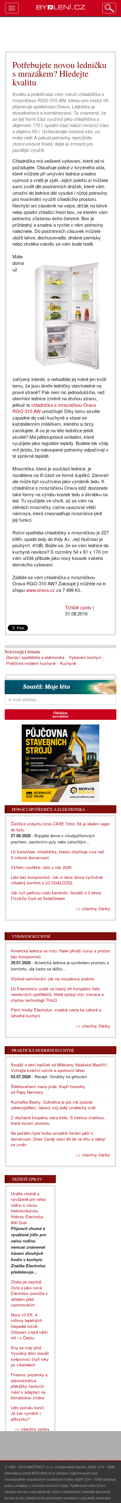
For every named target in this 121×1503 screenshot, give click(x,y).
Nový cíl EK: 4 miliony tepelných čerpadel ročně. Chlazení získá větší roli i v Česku (29, 1326)
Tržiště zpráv (78, 607)
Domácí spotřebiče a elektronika (35, 657)
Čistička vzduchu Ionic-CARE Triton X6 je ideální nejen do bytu (60, 827)
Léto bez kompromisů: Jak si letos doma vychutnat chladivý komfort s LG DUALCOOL (57, 880)
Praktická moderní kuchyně (31, 663)
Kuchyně (68, 663)
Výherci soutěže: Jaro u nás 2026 (41, 867)
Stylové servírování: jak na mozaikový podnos (52, 979)
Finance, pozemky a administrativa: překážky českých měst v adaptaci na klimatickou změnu (29, 1386)
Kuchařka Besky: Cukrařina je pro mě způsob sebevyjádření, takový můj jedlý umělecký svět (53, 1105)
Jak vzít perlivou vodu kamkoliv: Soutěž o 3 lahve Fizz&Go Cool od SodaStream (56, 895)
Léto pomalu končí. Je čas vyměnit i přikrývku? (28, 1413)
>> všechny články (93, 908)
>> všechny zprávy (32, 1429)
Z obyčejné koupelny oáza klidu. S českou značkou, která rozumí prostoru (58, 1120)
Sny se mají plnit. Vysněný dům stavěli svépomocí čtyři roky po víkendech (30, 1356)
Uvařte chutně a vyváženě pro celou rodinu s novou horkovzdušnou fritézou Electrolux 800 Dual (28, 1208)
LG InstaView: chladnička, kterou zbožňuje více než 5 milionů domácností (57, 854)
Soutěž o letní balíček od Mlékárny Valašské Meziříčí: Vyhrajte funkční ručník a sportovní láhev (59, 1068)
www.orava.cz (40, 590)
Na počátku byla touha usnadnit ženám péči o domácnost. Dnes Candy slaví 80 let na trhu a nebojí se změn (58, 1138)
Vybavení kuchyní (85, 657)
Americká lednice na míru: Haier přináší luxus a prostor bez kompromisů (60, 954)
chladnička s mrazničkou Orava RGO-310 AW (54, 408)
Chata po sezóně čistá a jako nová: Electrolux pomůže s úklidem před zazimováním (29, 1293)
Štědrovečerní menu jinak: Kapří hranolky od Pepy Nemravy (48, 1089)
